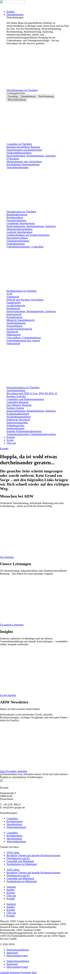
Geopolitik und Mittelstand (20, 861)
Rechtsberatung (14, 821)
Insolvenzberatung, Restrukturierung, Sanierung (31, 155)
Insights (10, 889)
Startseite (11, 886)
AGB (9, 293)
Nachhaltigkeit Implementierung (23, 164)
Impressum (12, 952)
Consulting (12, 818)
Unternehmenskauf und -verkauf (23, 340)
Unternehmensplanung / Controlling (25, 246)
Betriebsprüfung (15, 217)
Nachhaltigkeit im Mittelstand (22, 864)
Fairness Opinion (15, 408)
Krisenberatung (14, 317)
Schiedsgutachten (15, 425)
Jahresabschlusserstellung (20, 229)
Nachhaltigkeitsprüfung (19, 416)
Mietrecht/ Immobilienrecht (20, 320)
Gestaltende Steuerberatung (21, 223)
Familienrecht (14, 302)
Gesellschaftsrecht (16, 305)
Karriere (11, 892)
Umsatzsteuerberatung (18, 240)
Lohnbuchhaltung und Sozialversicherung (28, 235)
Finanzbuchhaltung (16, 220)
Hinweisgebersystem (17, 955)
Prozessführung (14, 326)
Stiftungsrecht (14, 334)
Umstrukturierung (16, 243)
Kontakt (11, 898)
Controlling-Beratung (17, 402)
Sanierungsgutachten (17, 422)
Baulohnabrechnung (17, 214)
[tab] (13, 96)
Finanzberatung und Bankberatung (24, 149)
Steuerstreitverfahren (17, 238)
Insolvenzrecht (14, 314)
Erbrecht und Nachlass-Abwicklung (25, 299)
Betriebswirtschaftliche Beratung (23, 147)
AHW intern (13, 852)
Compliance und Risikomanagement (25, 399)
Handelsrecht (13, 308)
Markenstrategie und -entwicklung (24, 161)
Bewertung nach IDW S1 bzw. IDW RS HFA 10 (32, 393)
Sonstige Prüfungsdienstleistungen (24, 431)
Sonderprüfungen (15, 428)
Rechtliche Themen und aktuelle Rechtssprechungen (33, 855)
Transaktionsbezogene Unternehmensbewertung (31, 434)
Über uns (11, 895)
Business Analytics (16, 396)
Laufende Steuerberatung (19, 232)
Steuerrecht (12, 331)
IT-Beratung (13, 158)
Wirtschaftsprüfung (16, 827)
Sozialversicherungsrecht (19, 328)
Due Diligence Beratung (19, 405)
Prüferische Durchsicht (18, 419)
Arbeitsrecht (13, 296)
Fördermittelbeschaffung (19, 152)
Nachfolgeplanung (16, 323)
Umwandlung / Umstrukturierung (24, 337)
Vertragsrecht (13, 343)
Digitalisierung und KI (18, 858)
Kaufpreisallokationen (18, 413)
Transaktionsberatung (17, 167)
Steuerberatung (14, 824)
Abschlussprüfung (16, 390)
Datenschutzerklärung (18, 949)
